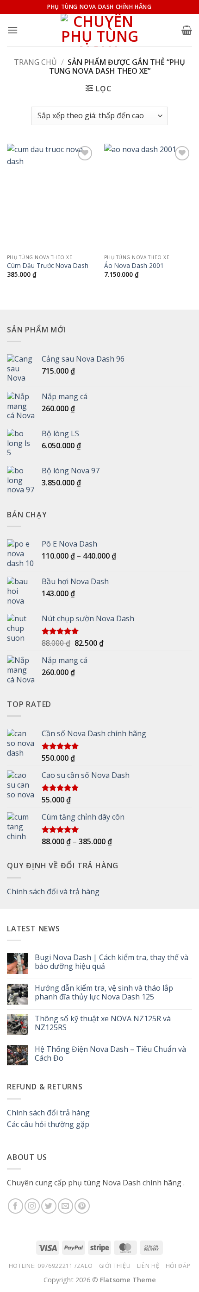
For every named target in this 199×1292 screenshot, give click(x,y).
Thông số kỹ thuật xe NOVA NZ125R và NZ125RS (103, 1023)
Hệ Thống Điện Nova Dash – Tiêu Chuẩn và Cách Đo (110, 1054)
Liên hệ (148, 1266)
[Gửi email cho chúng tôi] (65, 1206)
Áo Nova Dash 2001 (134, 265)
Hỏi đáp (178, 1266)
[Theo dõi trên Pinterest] (82, 1206)
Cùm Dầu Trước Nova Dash (47, 265)
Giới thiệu (115, 1266)
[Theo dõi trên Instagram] (32, 1206)
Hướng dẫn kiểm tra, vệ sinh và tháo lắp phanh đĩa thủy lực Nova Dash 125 (104, 992)
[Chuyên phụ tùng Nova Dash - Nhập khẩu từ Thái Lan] (100, 30)
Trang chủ (35, 62)
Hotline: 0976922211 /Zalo (51, 1266)
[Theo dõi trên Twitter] (48, 1206)
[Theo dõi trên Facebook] (15, 1206)
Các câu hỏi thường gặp (48, 1124)
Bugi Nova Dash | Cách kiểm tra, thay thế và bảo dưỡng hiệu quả (111, 962)
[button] (12, 30)
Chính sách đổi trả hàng (48, 1112)
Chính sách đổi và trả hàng (53, 891)
